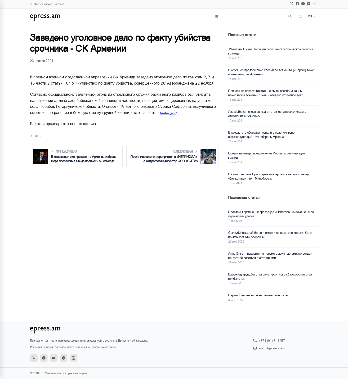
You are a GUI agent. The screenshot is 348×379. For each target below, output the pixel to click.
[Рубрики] (217, 16)
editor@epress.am (272, 348)
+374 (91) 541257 (272, 340)
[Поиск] (290, 16)
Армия (36, 136)
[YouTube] (303, 3)
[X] (291, 3)
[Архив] (300, 16)
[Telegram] (308, 3)
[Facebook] (297, 3)
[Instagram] (314, 3)
